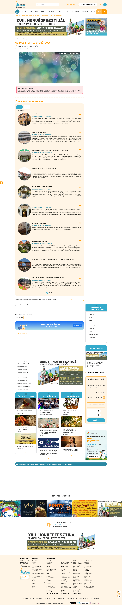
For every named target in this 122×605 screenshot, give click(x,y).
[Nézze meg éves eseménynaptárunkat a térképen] (104, 11)
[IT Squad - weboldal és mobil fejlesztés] (94, 603)
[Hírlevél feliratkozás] (68, 4)
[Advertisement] (49, 347)
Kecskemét (24, 46)
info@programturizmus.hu (51, 91)
